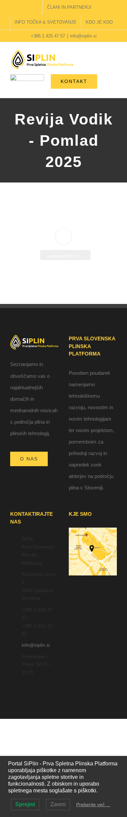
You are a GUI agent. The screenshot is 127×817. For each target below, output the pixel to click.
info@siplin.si (83, 35)
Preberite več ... (93, 804)
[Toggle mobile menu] (114, 60)
